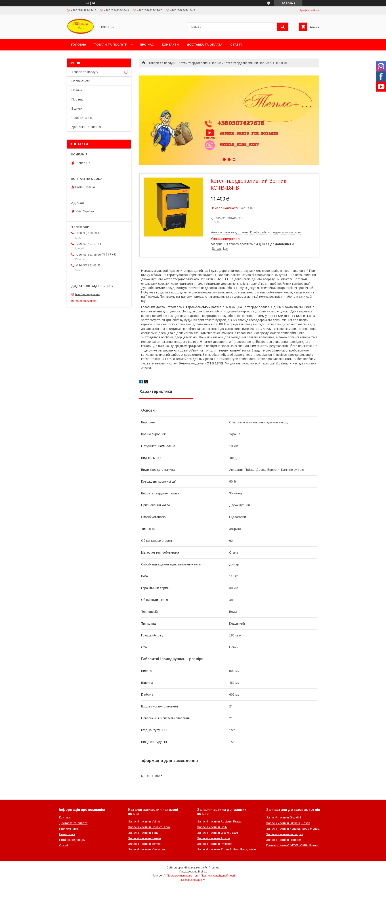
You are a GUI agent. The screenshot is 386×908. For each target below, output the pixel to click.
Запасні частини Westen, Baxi (217, 832)
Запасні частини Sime (143, 832)
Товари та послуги (110, 44)
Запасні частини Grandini (283, 817)
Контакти (170, 44)
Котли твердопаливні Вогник (200, 63)
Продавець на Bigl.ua (193, 871)
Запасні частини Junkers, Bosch (288, 823)
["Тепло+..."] (80, 33)
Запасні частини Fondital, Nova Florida (292, 828)
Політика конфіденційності (218, 875)
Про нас (147, 44)
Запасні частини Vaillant (144, 821)
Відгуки (76, 108)
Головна (78, 44)
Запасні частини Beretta (144, 838)
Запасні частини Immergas (284, 834)
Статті (236, 44)
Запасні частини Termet (144, 843)
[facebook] (141, 382)
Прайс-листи (80, 81)
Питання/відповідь (72, 839)
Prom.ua (214, 867)
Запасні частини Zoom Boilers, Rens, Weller (227, 849)
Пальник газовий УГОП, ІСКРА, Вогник (292, 845)
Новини (76, 90)
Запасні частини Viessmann (147, 849)
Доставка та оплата (204, 44)
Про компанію (69, 828)
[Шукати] (282, 27)
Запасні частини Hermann (284, 839)
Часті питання (81, 117)
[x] (146, 382)
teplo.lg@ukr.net (86, 300)
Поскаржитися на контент (183, 875)
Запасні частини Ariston (213, 838)
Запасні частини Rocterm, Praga (219, 821)
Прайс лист (67, 834)
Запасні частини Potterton (214, 843)
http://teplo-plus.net (87, 294)
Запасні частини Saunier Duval (149, 827)
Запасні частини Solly (212, 827)
